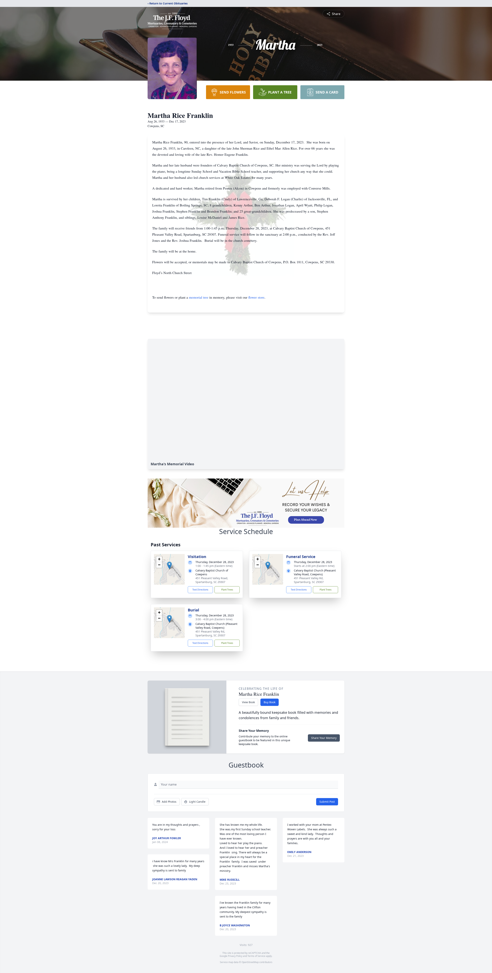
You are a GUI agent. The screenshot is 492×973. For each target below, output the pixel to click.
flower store (256, 297)
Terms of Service (256, 956)
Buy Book (269, 702)
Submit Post (327, 801)
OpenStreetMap (250, 962)
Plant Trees (227, 589)
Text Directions (200, 589)
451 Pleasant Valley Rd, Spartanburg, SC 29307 (309, 580)
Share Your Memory (324, 738)
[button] (169, 565)
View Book (248, 702)
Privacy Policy (235, 956)
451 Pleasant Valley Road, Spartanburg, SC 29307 (211, 580)
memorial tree (198, 297)
